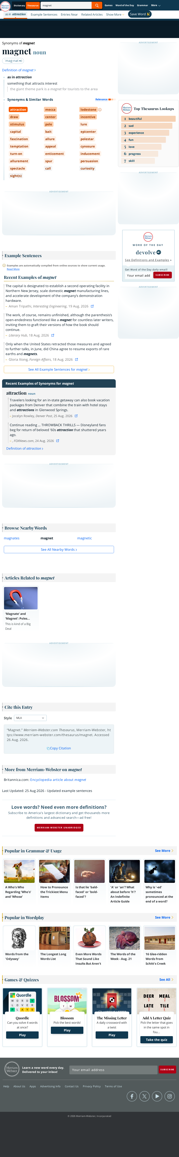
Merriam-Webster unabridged (59, 827)
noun (39, 52)
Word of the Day (125, 5)
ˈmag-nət (11, 60)
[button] (156, 5)
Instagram (169, 1096)
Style (8, 718)
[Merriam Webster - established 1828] (5, 4)
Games (108, 5)
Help (6, 1086)
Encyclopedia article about (58, 779)
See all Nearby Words (58, 549)
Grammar (142, 5)
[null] (158, 252)
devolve (146, 252)
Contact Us (72, 1086)
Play (22, 1035)
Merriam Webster (12, 1069)
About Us (19, 1086)
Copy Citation (60, 748)
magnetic (84, 538)
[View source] (93, 306)
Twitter (144, 1096)
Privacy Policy (92, 1086)
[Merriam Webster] (148, 237)
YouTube (157, 1096)
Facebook (132, 1096)
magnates (11, 538)
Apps (33, 1086)
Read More (13, 269)
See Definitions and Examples (147, 260)
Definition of (17, 70)
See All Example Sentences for (57, 369)
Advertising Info (51, 1086)
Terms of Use (113, 1086)
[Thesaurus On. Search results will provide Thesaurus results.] (26, 5)
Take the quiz (156, 1040)
